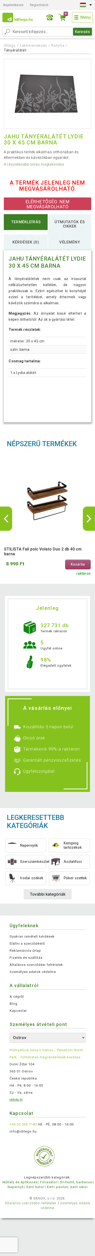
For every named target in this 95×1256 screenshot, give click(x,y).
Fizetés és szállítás (26, 958)
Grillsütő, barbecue (76, 1182)
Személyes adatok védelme (33, 972)
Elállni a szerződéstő (27, 943)
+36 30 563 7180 (23, 1124)
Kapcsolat (18, 1011)
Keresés (82, 31)
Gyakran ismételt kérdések (32, 936)
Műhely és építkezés (20, 1182)
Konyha (57, 45)
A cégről (17, 996)
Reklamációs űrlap (25, 950)
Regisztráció (39, 5)
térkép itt (16, 1099)
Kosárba (78, 564)
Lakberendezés (33, 45)
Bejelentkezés (13, 5)
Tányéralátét (15, 50)
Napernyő (16, 1187)
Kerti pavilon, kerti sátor (67, 1187)
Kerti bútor (35, 1187)
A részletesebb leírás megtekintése (34, 164)
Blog (13, 1004)
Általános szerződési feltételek (36, 965)
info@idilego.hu (23, 1131)
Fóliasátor (48, 1182)
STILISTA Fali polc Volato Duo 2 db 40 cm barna (43, 551)
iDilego (10, 45)
